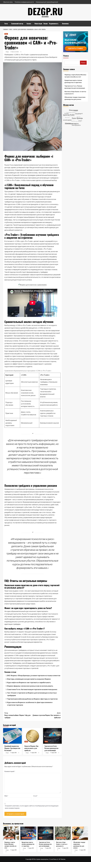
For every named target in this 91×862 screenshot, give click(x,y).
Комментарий (9, 771)
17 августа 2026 (14, 51)
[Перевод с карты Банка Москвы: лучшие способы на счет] (11, 833)
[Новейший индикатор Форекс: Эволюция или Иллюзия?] (12, 736)
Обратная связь (8, 2)
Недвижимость (53, 24)
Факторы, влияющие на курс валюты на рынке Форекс (29, 679)
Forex (6, 24)
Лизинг (45, 24)
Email (35, 796)
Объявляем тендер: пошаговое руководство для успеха (75, 98)
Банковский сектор (17, 24)
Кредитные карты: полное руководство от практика (73, 81)
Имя (6, 796)
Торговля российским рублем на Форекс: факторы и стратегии (32, 699)
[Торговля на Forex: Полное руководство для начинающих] (52, 736)
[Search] (87, 22)
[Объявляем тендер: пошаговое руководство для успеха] (80, 833)
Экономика (65, 24)
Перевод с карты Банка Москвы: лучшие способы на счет (75, 76)
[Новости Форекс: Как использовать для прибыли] (32, 736)
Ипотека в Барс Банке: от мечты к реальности (75, 92)
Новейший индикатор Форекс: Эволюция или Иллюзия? (12, 748)
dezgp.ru (45, 11)
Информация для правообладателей (47, 2)
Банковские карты (9, 838)
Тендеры (76, 838)
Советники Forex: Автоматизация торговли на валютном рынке (32, 689)
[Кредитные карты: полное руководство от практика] (28, 833)
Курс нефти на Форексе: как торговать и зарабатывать (29, 682)
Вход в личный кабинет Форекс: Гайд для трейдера (17, 715)
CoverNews (53, 859)
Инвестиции (38, 24)
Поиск (66, 56)
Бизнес (29, 24)
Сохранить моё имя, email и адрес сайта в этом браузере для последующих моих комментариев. (31, 807)
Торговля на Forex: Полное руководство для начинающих (51, 748)
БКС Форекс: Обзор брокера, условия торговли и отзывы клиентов (33, 675)
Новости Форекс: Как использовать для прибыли (31, 748)
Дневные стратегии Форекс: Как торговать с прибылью (47, 715)
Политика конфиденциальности (24, 2)
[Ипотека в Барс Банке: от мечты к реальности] (63, 833)
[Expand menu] (9, 23)
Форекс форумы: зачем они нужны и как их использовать (30, 686)
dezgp (7, 51)
